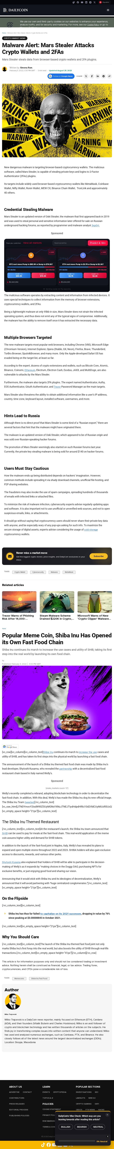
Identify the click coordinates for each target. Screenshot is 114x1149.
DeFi (97, 1104)
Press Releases (16, 1104)
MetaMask (69, 572)
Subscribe (99, 556)
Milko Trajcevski (12, 660)
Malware (54, 572)
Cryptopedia (59, 1092)
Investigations (83, 1092)
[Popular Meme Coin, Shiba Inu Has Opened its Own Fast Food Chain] (13, 1009)
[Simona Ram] (4, 69)
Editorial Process (18, 1110)
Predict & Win (98, 243)
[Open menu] (108, 10)
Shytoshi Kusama (11, 862)
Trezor (57, 386)
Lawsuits (80, 1098)
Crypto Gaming (83, 1104)
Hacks (101, 1110)
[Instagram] (90, 2)
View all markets (32, 242)
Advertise (14, 1092)
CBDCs (79, 1110)
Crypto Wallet (19, 572)
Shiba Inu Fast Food (39, 978)
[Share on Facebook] (91, 76)
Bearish (82, 1127)
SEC (96, 1092)
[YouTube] (82, 2)
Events (46, 1092)
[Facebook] (78, 2)
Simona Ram (26, 67)
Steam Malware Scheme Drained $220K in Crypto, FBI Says (56, 619)
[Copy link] (109, 76)
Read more (9, 1047)
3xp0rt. (96, 225)
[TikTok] (74, 2)
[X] (94, 2)
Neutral (98, 1127)
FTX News (90, 1110)
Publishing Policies (19, 1116)
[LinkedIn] (86, 2)
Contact (27, 1092)
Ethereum (29, 370)
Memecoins (19, 978)
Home (4, 33)
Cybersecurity (38, 572)
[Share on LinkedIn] (97, 76)
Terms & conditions (53, 1127)
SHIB (5, 833)
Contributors (16, 1098)
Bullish (65, 1127)
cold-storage (91, 529)
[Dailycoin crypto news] (15, 10)
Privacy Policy (50, 1115)
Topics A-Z (48, 1098)
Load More (57, 1063)
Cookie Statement (52, 1109)
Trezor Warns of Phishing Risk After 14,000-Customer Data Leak (18, 619)
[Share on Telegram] (103, 76)
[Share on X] (86, 76)
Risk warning (49, 1121)
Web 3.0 (92, 1098)
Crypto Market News (14, 38)
